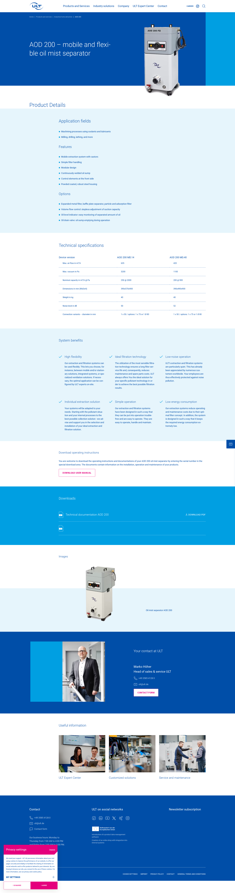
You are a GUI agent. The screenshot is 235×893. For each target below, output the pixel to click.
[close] (230, 444)
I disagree (17, 885)
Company (123, 6)
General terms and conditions (191, 874)
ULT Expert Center (143, 6)
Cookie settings (130, 874)
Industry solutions (103, 6)
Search (204, 6)
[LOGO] (36, 6)
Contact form (146, 692)
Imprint (52, 850)
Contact (162, 6)
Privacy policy (157, 874)
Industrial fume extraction (63, 17)
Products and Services (76, 6)
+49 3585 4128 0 (147, 678)
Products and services (44, 17)
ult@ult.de (143, 684)
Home (31, 17)
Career (190, 6)
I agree (44, 885)
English (198, 6)
